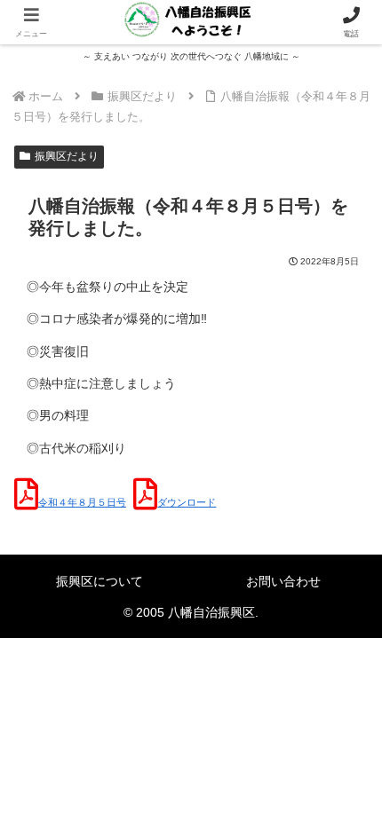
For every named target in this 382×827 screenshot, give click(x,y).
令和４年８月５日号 (82, 502)
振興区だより (67, 156)
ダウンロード (186, 502)
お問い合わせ (283, 581)
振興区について (99, 581)
